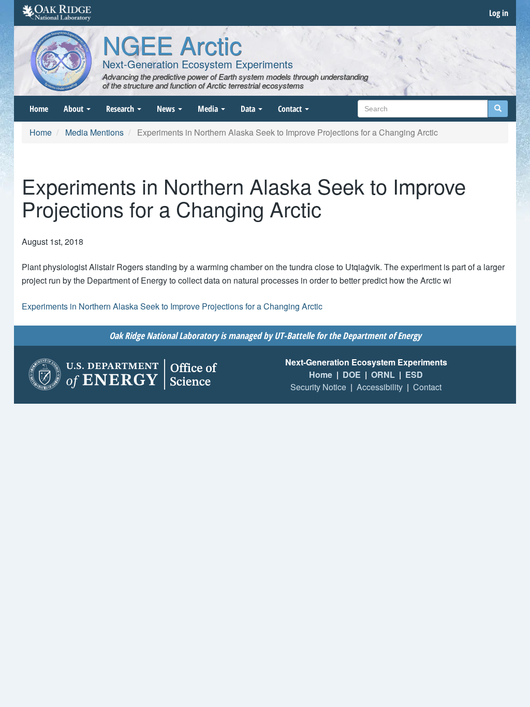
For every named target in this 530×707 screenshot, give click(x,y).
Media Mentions (94, 132)
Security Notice (318, 387)
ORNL (383, 374)
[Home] (61, 60)
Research (121, 108)
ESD (414, 374)
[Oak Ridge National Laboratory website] (56, 13)
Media (209, 108)
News (167, 108)
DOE (352, 374)
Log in (498, 13)
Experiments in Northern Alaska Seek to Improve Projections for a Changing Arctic (172, 306)
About (74, 108)
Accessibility (380, 387)
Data (249, 108)
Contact (291, 108)
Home (39, 108)
